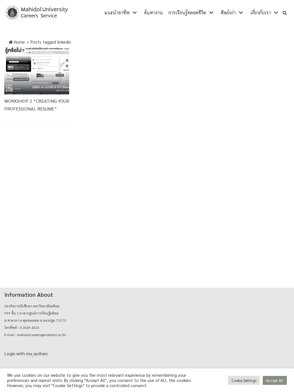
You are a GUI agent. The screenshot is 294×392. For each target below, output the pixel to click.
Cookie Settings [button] (243, 380)
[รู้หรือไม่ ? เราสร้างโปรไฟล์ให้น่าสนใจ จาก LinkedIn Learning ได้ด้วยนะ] (36, 70)
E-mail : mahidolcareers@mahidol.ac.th (35, 334)
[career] (36, 12)
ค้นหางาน (153, 12)
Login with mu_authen (26, 353)
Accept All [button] (274, 380)
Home (19, 41)
